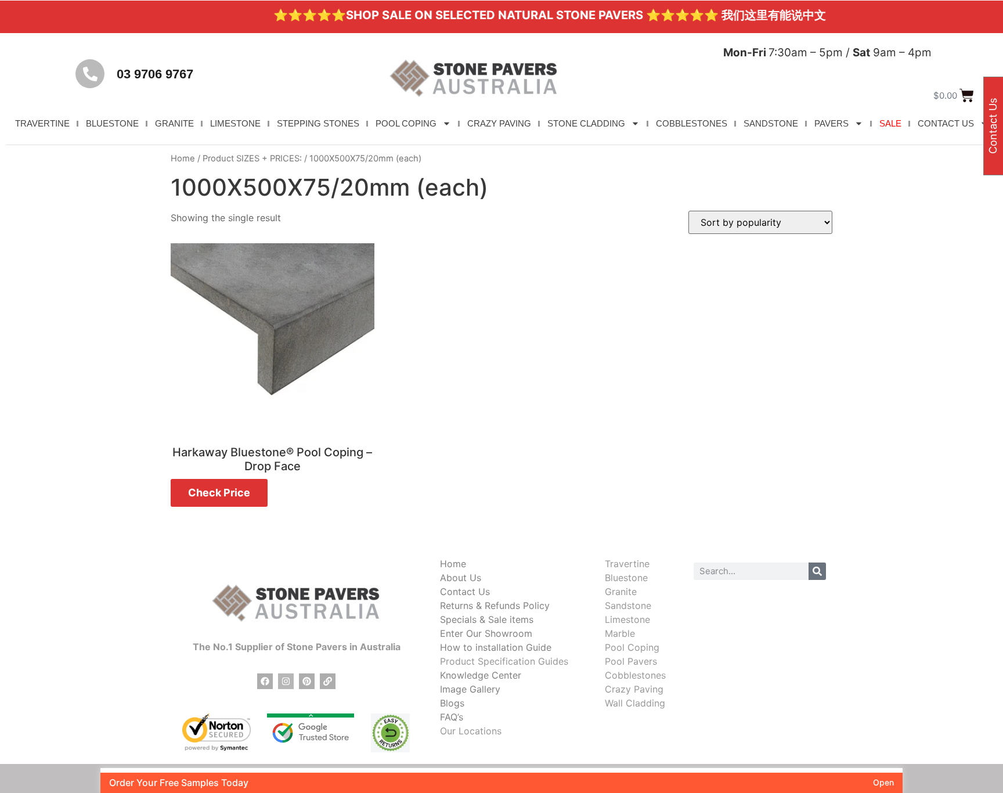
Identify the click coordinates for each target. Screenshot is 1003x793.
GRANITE (174, 123)
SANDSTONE (771, 123)
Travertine (627, 563)
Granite (621, 591)
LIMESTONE (235, 123)
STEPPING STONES (318, 123)
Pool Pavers (631, 661)
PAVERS (831, 123)
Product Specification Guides (504, 661)
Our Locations (470, 731)
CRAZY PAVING (499, 123)
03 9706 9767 (155, 74)
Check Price (219, 492)
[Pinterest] (307, 681)
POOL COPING (406, 123)
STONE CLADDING (586, 123)
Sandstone (628, 605)
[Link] (327, 681)
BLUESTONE (112, 123)
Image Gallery (470, 689)
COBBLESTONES (691, 123)
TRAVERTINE (42, 123)
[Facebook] (265, 681)
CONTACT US (946, 123)
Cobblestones (635, 675)
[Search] (817, 571)
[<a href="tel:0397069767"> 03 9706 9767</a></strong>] (89, 73)
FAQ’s (451, 717)
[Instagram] (286, 681)
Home (183, 158)
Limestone (627, 619)
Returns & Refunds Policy (495, 605)
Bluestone (626, 577)
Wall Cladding (635, 703)
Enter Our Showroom (486, 633)
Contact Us (465, 591)
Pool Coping (632, 647)
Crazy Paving (634, 689)
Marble (620, 633)
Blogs (452, 703)
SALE (890, 123)
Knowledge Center (480, 675)
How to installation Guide (495, 647)
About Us (460, 577)
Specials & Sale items (486, 619)
